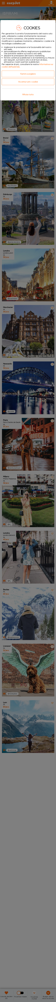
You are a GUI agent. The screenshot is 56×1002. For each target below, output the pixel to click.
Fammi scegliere (28, 74)
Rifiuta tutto (28, 94)
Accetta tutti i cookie (28, 81)
